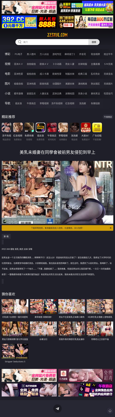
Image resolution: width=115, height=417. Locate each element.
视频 (7, 64)
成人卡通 (44, 73)
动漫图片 (56, 83)
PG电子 (18, 54)
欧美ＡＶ (44, 64)
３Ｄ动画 (56, 64)
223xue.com (57, 35)
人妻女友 (44, 93)
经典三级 (82, 73)
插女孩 (18, 103)
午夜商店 (31, 103)
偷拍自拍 (31, 73)
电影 (7, 74)
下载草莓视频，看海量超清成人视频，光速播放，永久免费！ (57, 228)
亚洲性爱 (18, 73)
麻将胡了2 (70, 54)
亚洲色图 (31, 83)
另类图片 (108, 83)
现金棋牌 (95, 54)
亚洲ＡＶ (18, 64)
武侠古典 (56, 93)
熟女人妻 (69, 64)
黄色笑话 (95, 93)
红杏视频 (69, 103)
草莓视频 (44, 103)
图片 (7, 84)
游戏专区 (56, 54)
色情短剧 (95, 103)
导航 (7, 103)
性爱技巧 (108, 93)
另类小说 (82, 93)
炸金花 (82, 54)
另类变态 (108, 73)
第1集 (6, 236)
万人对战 (44, 54)
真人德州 (31, 54)
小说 (7, 93)
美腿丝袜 (69, 83)
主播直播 (95, 64)
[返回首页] (110, 410)
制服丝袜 (69, 73)
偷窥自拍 (18, 83)
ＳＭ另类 (108, 64)
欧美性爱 (56, 73)
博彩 (7, 54)
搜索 (94, 42)
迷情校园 (69, 93)
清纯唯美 (82, 83)
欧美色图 (44, 83)
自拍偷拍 (31, 64)
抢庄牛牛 (108, 54)
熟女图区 (95, 83)
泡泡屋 (82, 103)
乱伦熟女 (95, 73)
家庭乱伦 (31, 93)
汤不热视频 (57, 103)
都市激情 (18, 93)
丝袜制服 (82, 64)
